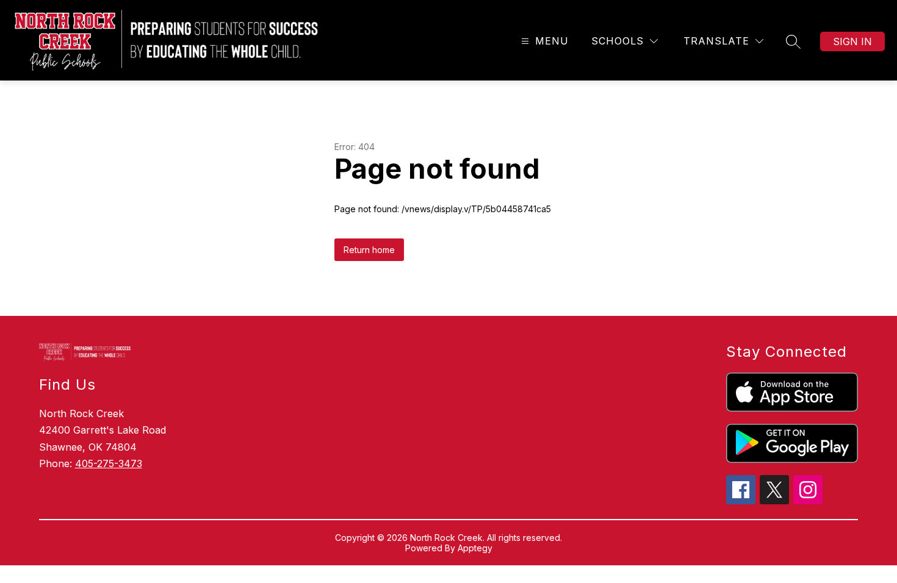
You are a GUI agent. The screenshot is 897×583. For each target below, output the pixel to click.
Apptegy (475, 548)
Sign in (852, 41)
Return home (369, 250)
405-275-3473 (108, 463)
